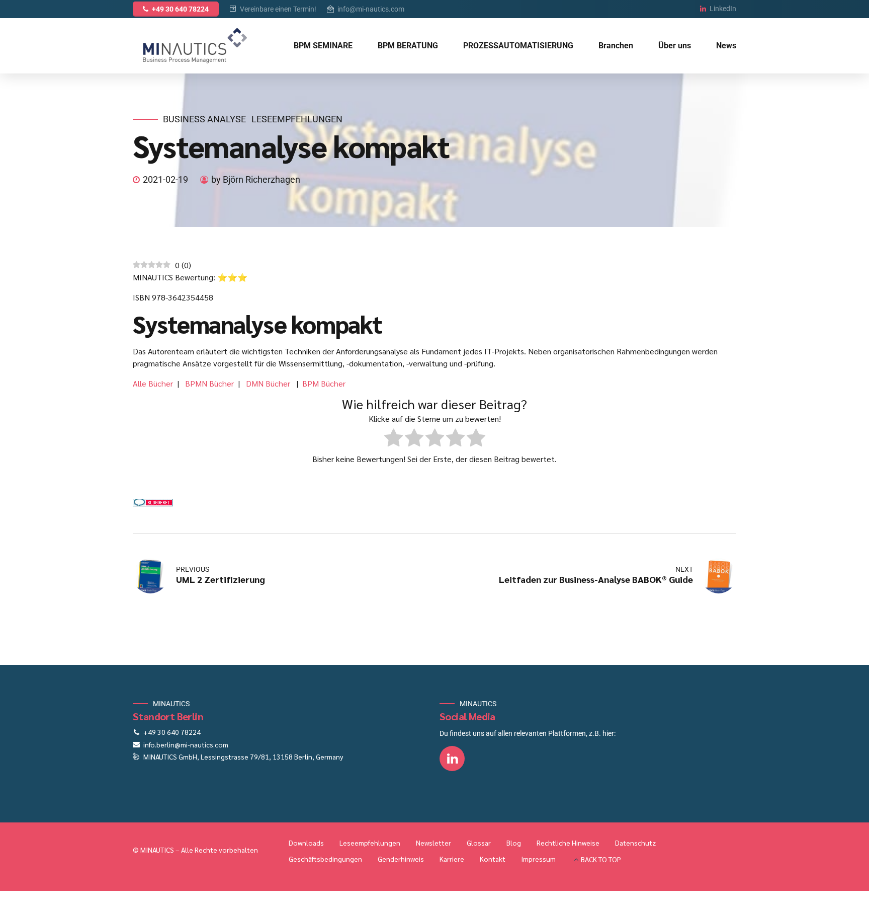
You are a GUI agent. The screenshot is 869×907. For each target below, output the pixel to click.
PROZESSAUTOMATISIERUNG (518, 45)
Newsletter (433, 842)
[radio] (393, 439)
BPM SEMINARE (323, 45)
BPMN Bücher (209, 383)
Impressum (538, 858)
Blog (513, 842)
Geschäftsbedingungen (325, 858)
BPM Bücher (323, 383)
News (726, 45)
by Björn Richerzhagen (255, 179)
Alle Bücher (153, 383)
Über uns (674, 45)
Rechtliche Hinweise (568, 842)
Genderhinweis (401, 858)
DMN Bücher (269, 383)
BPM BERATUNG (408, 45)
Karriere (452, 858)
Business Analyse (204, 119)
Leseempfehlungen (296, 119)
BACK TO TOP (601, 859)
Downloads (306, 842)
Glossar (479, 842)
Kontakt (492, 858)
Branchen (615, 45)
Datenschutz (635, 842)
